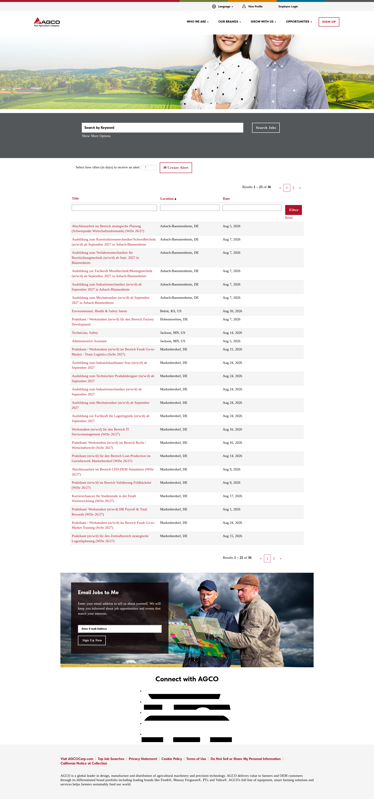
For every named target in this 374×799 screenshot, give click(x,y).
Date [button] (226, 199)
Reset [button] (289, 218)
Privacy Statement (143, 759)
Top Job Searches (111, 759)
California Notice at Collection (84, 763)
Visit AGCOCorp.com (77, 759)
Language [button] (224, 6)
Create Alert (177, 168)
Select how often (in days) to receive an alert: (108, 167)
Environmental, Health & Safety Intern (99, 311)
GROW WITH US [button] (262, 21)
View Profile (255, 6)
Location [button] (167, 199)
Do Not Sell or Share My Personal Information (246, 759)
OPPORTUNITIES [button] (298, 21)
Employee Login (288, 6)
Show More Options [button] (96, 136)
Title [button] (75, 198)
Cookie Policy (171, 759)
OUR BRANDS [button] (228, 21)
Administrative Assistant (89, 341)
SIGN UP (329, 22)
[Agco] (46, 22)
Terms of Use (196, 759)
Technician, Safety (85, 333)
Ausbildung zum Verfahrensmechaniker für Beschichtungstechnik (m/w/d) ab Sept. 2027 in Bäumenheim (105, 257)
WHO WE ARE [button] (197, 21)
